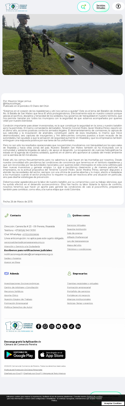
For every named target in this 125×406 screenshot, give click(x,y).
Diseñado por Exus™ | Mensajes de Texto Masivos (45, 373)
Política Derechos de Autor (18, 307)
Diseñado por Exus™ (13, 373)
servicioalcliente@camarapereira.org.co (24, 242)
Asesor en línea (12, 262)
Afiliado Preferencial (77, 237)
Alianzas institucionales (79, 299)
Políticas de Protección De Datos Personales (23, 370)
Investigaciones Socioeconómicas (21, 283)
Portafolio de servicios (78, 291)
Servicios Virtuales (100, 6)
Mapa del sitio (74, 245)
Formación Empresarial (16, 303)
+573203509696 (30, 234)
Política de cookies (94, 396)
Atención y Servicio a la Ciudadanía (22, 246)
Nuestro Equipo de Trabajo (18, 299)
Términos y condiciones (79, 249)
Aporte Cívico (11, 295)
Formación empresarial (79, 287)
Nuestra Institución (76, 229)
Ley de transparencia (78, 241)
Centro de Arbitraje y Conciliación (21, 287)
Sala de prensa (74, 233)
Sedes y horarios (12, 258)
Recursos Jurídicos (13, 291)
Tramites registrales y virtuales (82, 283)
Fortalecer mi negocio (78, 295)
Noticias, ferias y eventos (80, 303)
